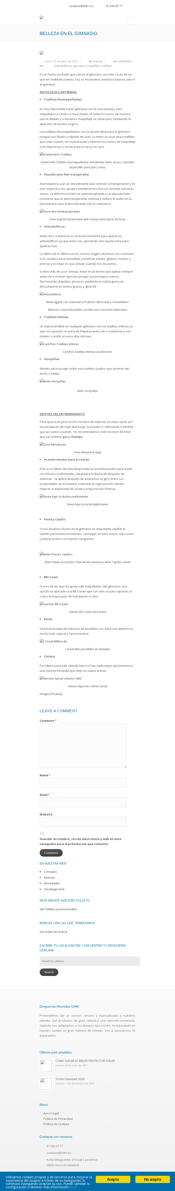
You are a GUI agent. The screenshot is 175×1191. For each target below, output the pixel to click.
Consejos (50, 872)
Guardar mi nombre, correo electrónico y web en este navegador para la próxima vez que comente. (80, 841)
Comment (48, 721)
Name (45, 775)
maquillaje (93, 66)
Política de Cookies (56, 1124)
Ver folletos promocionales (58, 909)
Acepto (113, 1179)
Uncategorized (54, 889)
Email (45, 795)
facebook (133, 5)
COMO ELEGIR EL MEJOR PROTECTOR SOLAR (85, 1061)
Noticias (49, 877)
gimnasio (79, 66)
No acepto (152, 1179)
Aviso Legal (51, 1113)
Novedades (52, 883)
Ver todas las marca (53, 932)
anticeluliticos (63, 66)
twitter (127, 5)
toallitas (106, 66)
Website (46, 814)
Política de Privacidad (58, 1119)
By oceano (96, 61)
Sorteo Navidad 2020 (70, 1079)
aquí (73, 1187)
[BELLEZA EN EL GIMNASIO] (87, 53)
